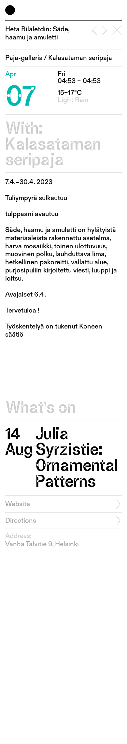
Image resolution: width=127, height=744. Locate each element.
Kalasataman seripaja (80, 58)
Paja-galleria (24, 58)
